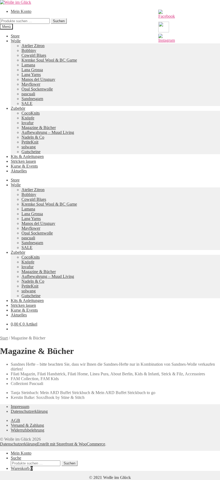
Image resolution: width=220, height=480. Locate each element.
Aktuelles (19, 171)
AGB (15, 420)
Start (4, 338)
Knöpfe (27, 118)
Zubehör (18, 108)
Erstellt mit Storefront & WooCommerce (71, 444)
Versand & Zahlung (27, 425)
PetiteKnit (29, 142)
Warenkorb (22, 468)
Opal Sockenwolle (37, 89)
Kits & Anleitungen (27, 156)
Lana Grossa (32, 69)
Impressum (20, 406)
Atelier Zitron (33, 45)
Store (15, 36)
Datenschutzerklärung (29, 411)
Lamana (28, 65)
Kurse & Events (24, 166)
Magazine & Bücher (38, 127)
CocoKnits (30, 113)
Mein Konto (21, 11)
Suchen (59, 21)
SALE (26, 103)
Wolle (16, 41)
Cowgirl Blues (33, 55)
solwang (28, 147)
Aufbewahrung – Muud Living (47, 132)
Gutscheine (31, 151)
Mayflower (30, 84)
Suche (16, 458)
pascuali (28, 94)
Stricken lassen (23, 161)
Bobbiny (28, 50)
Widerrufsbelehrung (27, 430)
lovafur (27, 122)
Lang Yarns (31, 74)
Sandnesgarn (32, 98)
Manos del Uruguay (38, 79)
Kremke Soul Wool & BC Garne (49, 60)
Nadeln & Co (32, 137)
